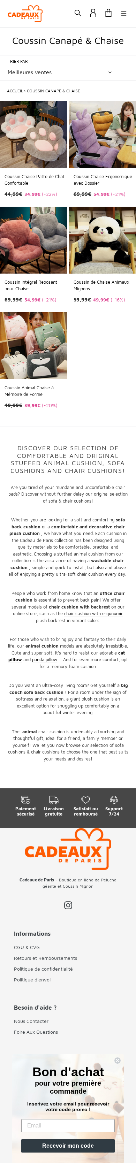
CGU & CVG (27, 947)
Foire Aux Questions (36, 1032)
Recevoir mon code (68, 1146)
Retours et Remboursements (45, 958)
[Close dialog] (117, 1060)
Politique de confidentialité (43, 969)
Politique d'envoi (32, 979)
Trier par (18, 61)
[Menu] (123, 13)
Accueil (15, 90)
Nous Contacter (31, 1021)
